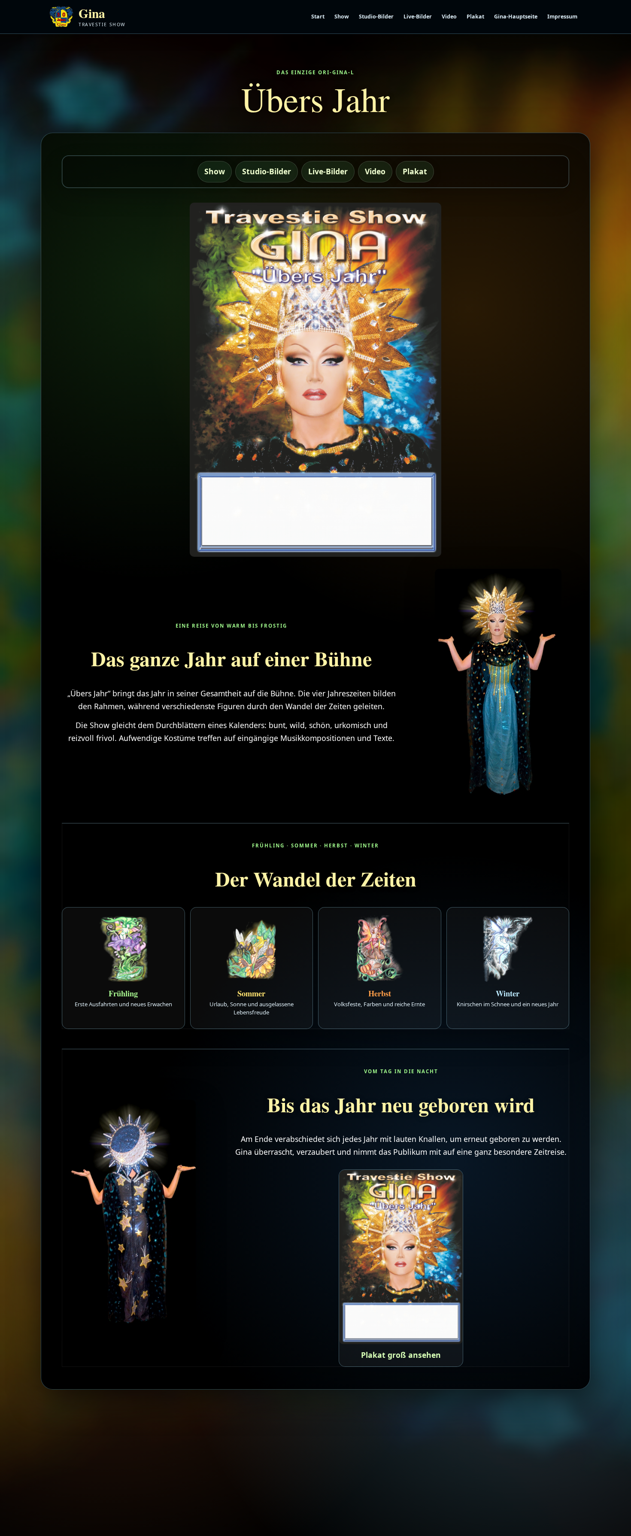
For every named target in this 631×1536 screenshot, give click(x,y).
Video (449, 16)
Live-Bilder (417, 16)
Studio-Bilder (376, 16)
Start (318, 16)
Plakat (475, 16)
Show (341, 16)
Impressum (562, 16)
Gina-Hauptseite (515, 16)
